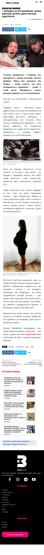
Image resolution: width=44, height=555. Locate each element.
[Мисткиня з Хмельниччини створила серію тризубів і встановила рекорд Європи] (31, 406)
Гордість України (7, 492)
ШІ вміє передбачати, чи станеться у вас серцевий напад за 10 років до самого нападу (11, 364)
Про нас (4, 522)
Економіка (5, 502)
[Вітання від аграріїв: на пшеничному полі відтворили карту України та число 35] (31, 417)
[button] (36, 2)
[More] (29, 29)
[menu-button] (40, 2)
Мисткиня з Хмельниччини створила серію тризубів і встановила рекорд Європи (14, 404)
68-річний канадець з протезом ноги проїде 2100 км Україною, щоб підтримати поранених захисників (15, 429)
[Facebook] (9, 480)
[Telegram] (25, 480)
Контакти (5, 524)
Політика (5, 500)
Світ (10, 8)
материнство (19, 346)
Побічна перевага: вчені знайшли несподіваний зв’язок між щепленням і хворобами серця (13, 393)
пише (12, 99)
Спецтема (5, 512)
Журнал (4, 527)
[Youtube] (33, 480)
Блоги (4, 509)
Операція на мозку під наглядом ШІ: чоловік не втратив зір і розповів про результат (13, 380)
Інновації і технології (9, 504)
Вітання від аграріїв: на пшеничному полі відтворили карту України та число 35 (15, 416)
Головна (5, 490)
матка (27, 346)
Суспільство (16, 8)
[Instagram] (17, 480)
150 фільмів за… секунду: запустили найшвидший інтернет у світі (32, 364)
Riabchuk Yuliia (37, 19)
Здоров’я (5, 497)
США (32, 346)
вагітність (11, 346)
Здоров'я (5, 8)
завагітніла (30, 334)
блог (5, 184)
